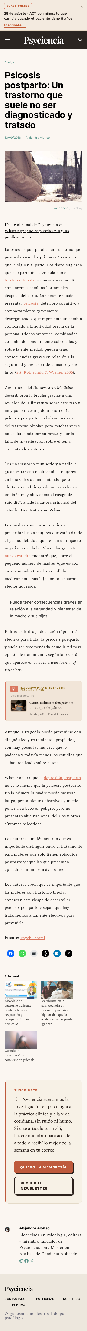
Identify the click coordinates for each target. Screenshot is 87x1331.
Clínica (9, 62)
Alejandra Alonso (38, 137)
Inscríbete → (15, 25)
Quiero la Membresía (43, 1167)
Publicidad (45, 1299)
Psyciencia (43, 40)
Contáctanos (16, 1299)
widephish (61, 208)
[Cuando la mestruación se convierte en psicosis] (21, 1040)
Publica (18, 1305)
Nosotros (71, 1299)
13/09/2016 (13, 137)
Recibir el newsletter (34, 1185)
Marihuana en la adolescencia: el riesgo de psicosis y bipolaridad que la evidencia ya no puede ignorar (57, 1012)
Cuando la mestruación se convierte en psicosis (19, 1055)
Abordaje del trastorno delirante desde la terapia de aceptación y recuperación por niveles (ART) (18, 1012)
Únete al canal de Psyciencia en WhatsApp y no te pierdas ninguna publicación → (37, 231)
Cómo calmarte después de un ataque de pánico (51, 705)
